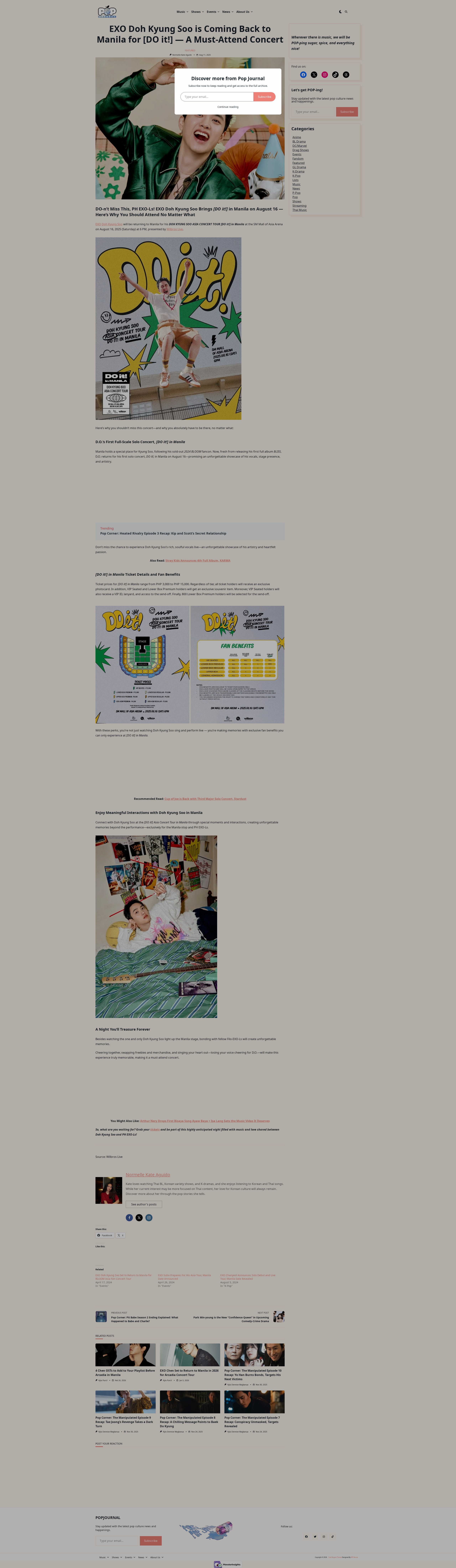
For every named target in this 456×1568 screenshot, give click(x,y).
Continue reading (228, 107)
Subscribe (264, 97)
